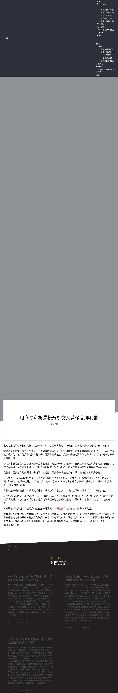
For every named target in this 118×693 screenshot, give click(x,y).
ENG (99, 35)
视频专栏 (100, 27)
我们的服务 (101, 4)
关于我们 (100, 32)
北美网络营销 (66, 508)
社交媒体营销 (106, 18)
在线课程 (100, 24)
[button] (103, 38)
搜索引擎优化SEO (108, 12)
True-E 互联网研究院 (105, 30)
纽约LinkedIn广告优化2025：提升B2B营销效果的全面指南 (86, 578)
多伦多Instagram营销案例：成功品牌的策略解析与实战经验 (29, 578)
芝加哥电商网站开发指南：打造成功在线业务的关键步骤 (30, 641)
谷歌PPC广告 (106, 15)
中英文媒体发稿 (107, 21)
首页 (98, 43)
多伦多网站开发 (107, 9)
